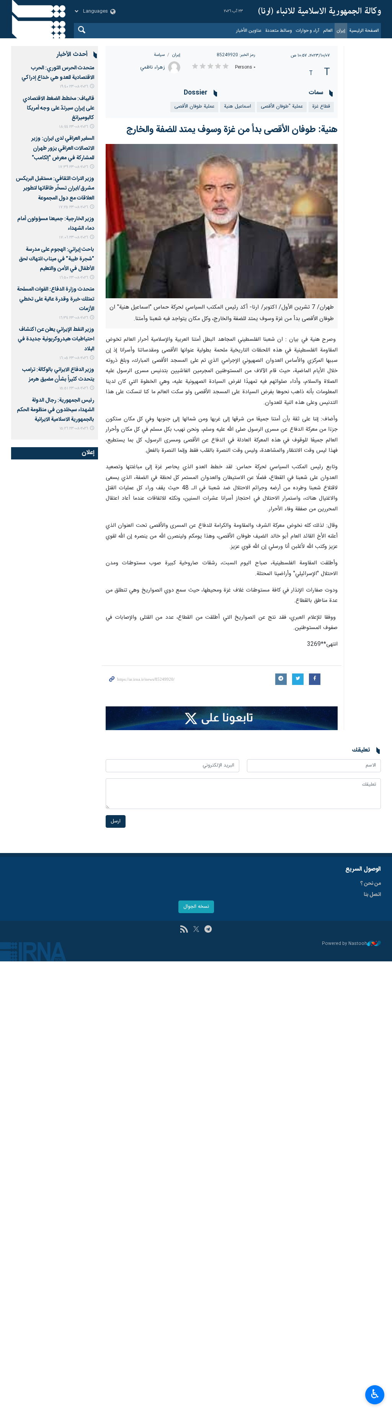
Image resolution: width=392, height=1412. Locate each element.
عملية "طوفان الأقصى (282, 107)
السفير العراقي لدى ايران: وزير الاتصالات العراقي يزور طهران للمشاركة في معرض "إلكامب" (62, 148)
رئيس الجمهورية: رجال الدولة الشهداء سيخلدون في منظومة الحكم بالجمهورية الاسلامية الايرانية (55, 410)
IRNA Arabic (319, 11)
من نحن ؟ (370, 883)
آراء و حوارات (307, 30)
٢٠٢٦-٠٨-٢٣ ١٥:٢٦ (73, 428)
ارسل (116, 821)
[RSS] (184, 930)
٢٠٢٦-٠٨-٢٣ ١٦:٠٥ (73, 358)
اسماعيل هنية (237, 107)
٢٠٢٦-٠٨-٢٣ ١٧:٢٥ (73, 207)
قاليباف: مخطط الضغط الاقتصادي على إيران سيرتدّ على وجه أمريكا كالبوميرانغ (58, 108)
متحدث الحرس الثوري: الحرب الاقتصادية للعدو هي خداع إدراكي (57, 73)
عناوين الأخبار (248, 30)
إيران (340, 30)
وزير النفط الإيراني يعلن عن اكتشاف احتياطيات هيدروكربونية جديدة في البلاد (56, 339)
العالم (328, 30)
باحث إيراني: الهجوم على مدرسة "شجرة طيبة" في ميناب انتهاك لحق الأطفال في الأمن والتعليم (56, 259)
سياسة (159, 55)
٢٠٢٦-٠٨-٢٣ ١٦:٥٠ (73, 277)
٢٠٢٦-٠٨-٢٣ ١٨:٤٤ (73, 127)
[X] (196, 930)
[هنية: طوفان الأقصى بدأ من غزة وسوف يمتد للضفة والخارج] (222, 221)
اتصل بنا (372, 894)
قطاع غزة (321, 107)
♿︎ (375, 1394)
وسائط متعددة (278, 30)
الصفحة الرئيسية (364, 30)
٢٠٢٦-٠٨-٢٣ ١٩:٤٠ (74, 86)
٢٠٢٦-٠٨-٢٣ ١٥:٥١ (73, 388)
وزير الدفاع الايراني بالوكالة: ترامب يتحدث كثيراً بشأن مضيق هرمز (58, 374)
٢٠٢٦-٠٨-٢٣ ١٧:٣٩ (73, 167)
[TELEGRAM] (208, 930)
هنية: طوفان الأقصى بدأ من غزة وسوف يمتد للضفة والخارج (232, 129)
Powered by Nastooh (344, 944)
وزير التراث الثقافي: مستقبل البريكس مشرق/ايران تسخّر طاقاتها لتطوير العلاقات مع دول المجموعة (55, 188)
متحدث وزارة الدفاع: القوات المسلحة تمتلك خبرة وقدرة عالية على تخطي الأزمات (55, 299)
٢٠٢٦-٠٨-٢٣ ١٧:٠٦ (73, 237)
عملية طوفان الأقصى (194, 107)
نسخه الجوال (196, 907)
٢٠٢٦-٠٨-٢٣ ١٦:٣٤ (73, 318)
